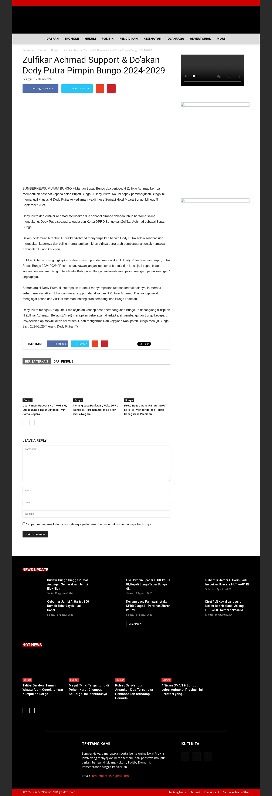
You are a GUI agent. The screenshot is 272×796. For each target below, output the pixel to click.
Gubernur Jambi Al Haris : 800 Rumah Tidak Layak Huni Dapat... (68, 606)
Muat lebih (135, 624)
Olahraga (175, 39)
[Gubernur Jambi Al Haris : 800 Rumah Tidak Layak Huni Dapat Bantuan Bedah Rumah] (33, 606)
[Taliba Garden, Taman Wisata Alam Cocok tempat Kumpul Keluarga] (43, 667)
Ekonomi (72, 39)
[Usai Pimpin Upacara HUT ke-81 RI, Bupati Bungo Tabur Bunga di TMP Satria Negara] (46, 386)
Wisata (27, 679)
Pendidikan (128, 39)
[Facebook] (232, 3)
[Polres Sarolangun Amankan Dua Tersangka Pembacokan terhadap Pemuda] (136, 667)
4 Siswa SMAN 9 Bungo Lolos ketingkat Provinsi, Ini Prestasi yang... (182, 689)
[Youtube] (246, 3)
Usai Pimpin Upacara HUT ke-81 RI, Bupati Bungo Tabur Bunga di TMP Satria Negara (45, 410)
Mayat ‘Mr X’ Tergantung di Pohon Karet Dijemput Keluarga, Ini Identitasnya (89, 689)
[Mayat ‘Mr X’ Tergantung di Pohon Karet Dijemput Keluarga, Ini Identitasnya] (89, 667)
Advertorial (200, 39)
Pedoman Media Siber (236, 792)
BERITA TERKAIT (36, 361)
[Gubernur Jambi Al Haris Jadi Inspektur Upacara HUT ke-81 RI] (191, 585)
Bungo (27, 400)
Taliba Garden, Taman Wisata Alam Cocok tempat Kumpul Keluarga (43, 689)
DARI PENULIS (64, 361)
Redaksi (195, 792)
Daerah (53, 39)
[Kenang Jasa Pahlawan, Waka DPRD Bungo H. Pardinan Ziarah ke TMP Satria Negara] (96, 386)
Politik (107, 39)
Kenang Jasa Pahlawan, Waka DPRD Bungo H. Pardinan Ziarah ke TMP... (148, 606)
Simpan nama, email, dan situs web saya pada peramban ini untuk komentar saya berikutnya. (89, 524)
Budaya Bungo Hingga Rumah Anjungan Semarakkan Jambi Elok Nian (68, 584)
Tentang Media (178, 792)
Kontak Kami (211, 792)
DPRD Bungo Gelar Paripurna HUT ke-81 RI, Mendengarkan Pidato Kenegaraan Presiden (145, 410)
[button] (244, 39)
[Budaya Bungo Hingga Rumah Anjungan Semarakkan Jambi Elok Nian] (33, 585)
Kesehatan (153, 39)
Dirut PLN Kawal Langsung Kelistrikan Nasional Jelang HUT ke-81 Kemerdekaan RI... (225, 606)
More (221, 39)
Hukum (90, 39)
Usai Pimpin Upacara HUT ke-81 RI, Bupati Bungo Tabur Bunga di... (148, 584)
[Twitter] (239, 3)
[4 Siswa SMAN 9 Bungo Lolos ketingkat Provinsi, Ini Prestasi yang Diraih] (182, 667)
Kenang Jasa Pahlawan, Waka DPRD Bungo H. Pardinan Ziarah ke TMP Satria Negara (95, 410)
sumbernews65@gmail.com (110, 776)
